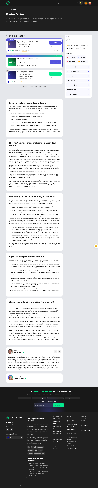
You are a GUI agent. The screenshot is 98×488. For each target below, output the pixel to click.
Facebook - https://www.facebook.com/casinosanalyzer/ (7, 429)
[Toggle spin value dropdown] (88, 85)
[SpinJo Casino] (34, 77)
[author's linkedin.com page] (55, 351)
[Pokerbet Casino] (34, 61)
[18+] (28, 447)
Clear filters (87, 36)
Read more (60, 23)
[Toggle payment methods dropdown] (88, 94)
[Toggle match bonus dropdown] (88, 80)
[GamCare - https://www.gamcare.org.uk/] (30, 450)
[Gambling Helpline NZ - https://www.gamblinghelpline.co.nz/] (40, 450)
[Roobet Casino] (34, 46)
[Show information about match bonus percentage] (76, 80)
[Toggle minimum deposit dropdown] (88, 71)
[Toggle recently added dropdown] (88, 89)
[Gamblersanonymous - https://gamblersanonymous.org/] (35, 450)
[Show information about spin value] (76, 85)
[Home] (7, 9)
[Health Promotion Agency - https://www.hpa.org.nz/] (39, 453)
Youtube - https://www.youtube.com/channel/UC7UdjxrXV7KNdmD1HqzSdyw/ (11, 429)
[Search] (77, 3)
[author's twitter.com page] (59, 351)
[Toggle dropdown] (88, 67)
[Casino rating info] (28, 50)
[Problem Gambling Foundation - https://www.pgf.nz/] (30, 453)
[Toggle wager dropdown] (88, 76)
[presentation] (49, 405)
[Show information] (76, 67)
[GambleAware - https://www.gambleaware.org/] (37, 447)
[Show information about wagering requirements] (72, 76)
